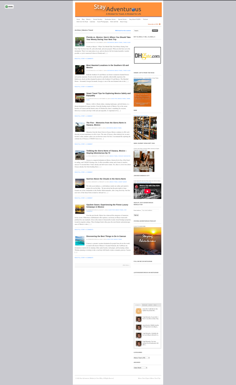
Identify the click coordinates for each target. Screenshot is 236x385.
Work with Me (114, 21)
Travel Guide (126, 42)
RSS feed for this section (123, 30)
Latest (150, 305)
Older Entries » (126, 265)
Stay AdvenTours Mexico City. (144, 182)
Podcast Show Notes (124, 156)
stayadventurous (93, 98)
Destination (110, 42)
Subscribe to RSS (153, 24)
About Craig (123, 22)
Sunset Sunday (97, 19)
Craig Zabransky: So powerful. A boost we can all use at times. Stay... (150, 317)
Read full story (80, 58)
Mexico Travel (119, 42)
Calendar (92, 21)
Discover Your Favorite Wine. (141, 115)
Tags (155, 305)
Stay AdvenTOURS (134, 19)
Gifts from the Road (82, 21)
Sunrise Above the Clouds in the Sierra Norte (106, 179)
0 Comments (89, 58)
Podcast (145, 19)
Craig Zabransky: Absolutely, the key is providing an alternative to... (150, 334)
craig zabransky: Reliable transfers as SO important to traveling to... (150, 326)
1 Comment (89, 116)
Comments (138, 305)
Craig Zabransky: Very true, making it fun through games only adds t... (150, 343)
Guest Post (114, 98)
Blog (83, 19)
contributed (91, 42)
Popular (144, 305)
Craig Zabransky (92, 128)
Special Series (121, 19)
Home (78, 19)
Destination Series (109, 19)
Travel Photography (102, 21)
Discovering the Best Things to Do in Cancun (106, 236)
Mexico (87, 19)
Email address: (137, 210)
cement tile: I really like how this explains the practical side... (150, 309)
